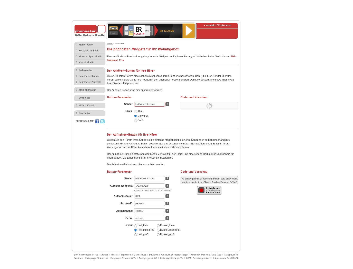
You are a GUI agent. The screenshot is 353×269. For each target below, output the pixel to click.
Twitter (102, 121)
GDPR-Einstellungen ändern (199, 258)
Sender (128, 104)
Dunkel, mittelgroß (170, 229)
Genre (129, 218)
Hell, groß (142, 234)
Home (110, 43)
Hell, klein (143, 225)
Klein (140, 111)
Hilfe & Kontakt (87, 105)
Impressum (126, 254)
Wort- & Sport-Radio (90, 56)
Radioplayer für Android (96, 258)
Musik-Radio (86, 44)
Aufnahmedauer (123, 196)
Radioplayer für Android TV (123, 258)
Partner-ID (127, 203)
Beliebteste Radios (89, 76)
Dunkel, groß (167, 234)
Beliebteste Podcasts (90, 82)
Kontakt (114, 254)
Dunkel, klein (167, 225)
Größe (129, 111)
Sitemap (104, 254)
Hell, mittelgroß (145, 229)
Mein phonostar (87, 90)
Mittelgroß (143, 115)
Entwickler (153, 254)
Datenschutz (140, 254)
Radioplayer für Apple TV (171, 258)
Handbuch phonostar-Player (174, 254)
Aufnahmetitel (124, 210)
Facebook (97, 121)
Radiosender (85, 70)
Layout (129, 225)
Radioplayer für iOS (148, 258)
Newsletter (84, 113)
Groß (140, 120)
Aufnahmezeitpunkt (121, 185)
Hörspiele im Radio (89, 50)
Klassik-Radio (86, 62)
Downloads (84, 97)
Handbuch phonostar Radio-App (206, 254)
